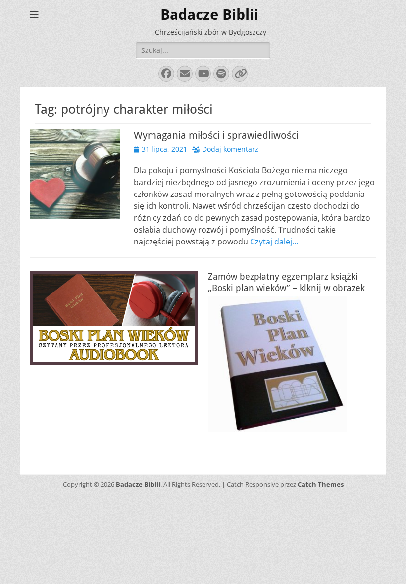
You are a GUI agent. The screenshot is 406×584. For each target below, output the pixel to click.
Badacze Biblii (209, 14)
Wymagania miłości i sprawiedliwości (216, 135)
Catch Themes (321, 484)
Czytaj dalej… (274, 241)
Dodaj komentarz (230, 149)
